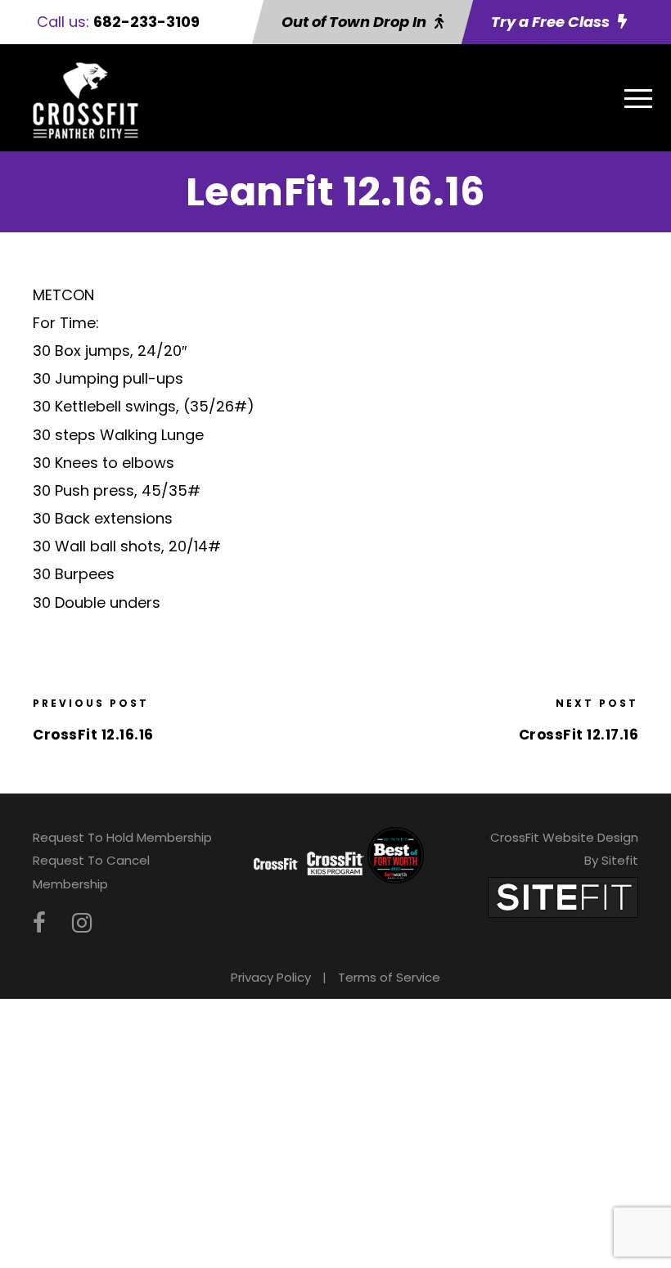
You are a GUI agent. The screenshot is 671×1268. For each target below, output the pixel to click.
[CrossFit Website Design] (563, 896)
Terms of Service (389, 977)
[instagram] (82, 923)
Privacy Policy (271, 977)
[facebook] (39, 923)
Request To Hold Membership (122, 837)
